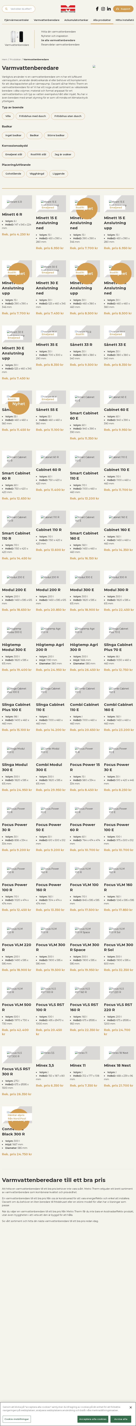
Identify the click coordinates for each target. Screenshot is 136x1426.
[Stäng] (130, 1407)
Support (125, 9)
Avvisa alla (120, 1419)
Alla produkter (102, 20)
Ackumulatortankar (76, 20)
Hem (4, 59)
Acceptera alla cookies (92, 1419)
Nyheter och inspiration (54, 36)
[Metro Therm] (68, 8)
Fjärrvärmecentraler (16, 20)
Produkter (15, 59)
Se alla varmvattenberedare (58, 40)
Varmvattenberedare (46, 20)
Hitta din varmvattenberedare (58, 31)
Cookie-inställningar (16, 1419)
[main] (68, 1414)
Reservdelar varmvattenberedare (60, 44)
